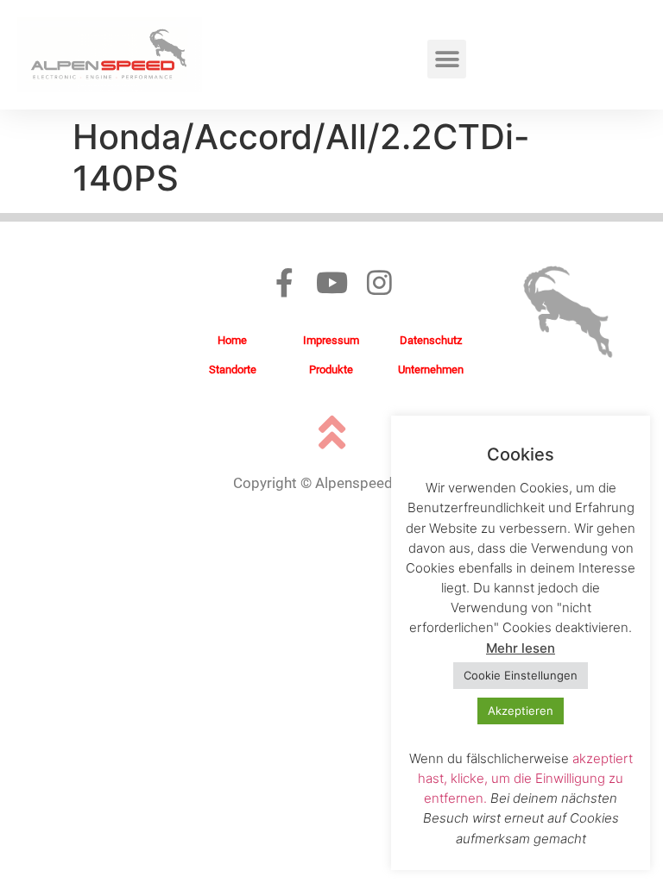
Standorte (232, 369)
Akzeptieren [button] (520, 710)
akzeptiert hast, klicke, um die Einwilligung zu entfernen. (525, 778)
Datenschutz (431, 340)
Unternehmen (431, 369)
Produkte (331, 369)
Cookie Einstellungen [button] (521, 675)
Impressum (331, 340)
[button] (446, 59)
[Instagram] (379, 282)
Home (232, 340)
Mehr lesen (520, 648)
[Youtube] (332, 282)
